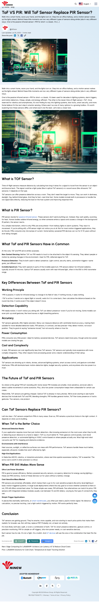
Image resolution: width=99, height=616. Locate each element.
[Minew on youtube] (58, 586)
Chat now (94, 495)
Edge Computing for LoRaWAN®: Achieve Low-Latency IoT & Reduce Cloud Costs (38, 547)
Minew (14, 29)
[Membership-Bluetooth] (26, 578)
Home (6, 7)
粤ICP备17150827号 (35, 595)
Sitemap (46, 595)
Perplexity (34, 541)
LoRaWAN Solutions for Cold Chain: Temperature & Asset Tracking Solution (35, 550)
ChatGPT (21, 541)
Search (75, 4)
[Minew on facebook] (46, 586)
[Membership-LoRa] (42, 578)
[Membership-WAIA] (73, 578)
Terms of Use (54, 595)
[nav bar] (94, 3)
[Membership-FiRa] (57, 578)
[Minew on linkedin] (40, 586)
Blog (12, 7)
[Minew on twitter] (52, 586)
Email (94, 501)
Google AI (48, 541)
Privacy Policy (66, 595)
